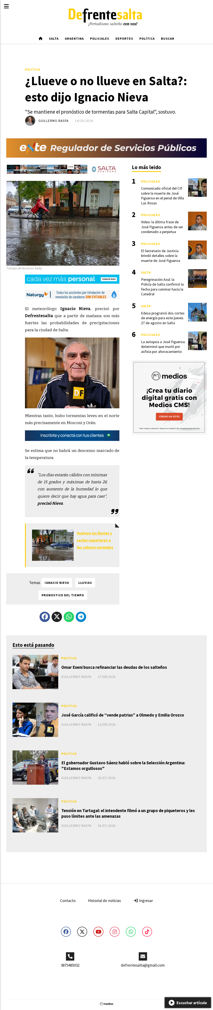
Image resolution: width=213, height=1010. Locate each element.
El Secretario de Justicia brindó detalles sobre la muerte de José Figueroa (160, 255)
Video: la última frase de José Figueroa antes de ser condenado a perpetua (162, 227)
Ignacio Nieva (57, 582)
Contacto (68, 900)
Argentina (74, 38)
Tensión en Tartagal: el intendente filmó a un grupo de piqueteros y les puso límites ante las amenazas (128, 813)
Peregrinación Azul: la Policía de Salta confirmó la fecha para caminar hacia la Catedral (162, 286)
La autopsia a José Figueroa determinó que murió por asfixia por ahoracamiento (163, 346)
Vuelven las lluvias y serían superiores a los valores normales (95, 540)
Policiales (99, 38)
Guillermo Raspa (53, 121)
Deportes (124, 38)
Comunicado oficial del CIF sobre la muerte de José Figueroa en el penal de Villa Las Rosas (162, 195)
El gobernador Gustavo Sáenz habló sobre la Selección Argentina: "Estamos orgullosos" (123, 765)
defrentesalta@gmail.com (143, 965)
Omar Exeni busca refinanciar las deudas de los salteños (114, 667)
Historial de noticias (104, 900)
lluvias (85, 582)
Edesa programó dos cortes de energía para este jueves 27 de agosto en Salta (163, 318)
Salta (54, 38)
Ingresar (145, 900)
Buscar (167, 38)
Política (147, 38)
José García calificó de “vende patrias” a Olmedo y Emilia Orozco (122, 715)
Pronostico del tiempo (63, 595)
